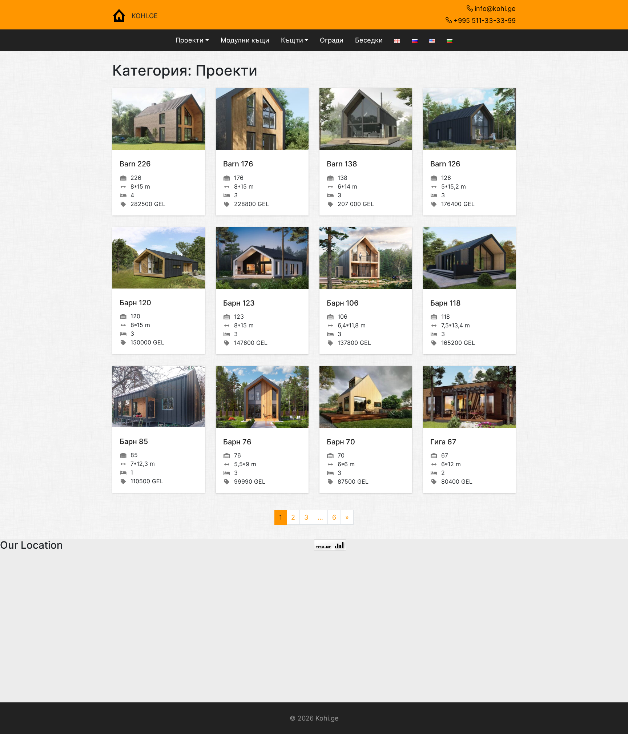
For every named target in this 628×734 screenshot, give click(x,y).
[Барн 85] (158, 396)
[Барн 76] (262, 397)
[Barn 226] (158, 119)
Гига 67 (443, 441)
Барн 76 (237, 441)
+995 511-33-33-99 (485, 20)
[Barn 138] (365, 119)
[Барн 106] (365, 258)
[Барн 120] (158, 258)
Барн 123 (239, 303)
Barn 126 (445, 164)
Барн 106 (343, 303)
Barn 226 (135, 164)
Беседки (369, 40)
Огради (331, 40)
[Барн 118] (469, 258)
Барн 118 (445, 303)
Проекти (190, 40)
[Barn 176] (262, 119)
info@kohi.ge (495, 8)
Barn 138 (342, 164)
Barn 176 (238, 164)
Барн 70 (341, 441)
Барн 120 (135, 302)
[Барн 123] (262, 258)
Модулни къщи (245, 40)
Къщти (292, 40)
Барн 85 (134, 441)
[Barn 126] (469, 119)
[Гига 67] (469, 397)
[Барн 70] (365, 397)
